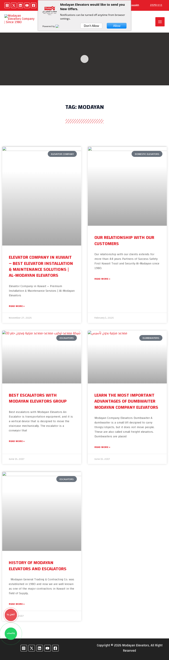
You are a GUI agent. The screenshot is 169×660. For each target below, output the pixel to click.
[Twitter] (14, 5)
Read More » (17, 306)
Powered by (48, 26)
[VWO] (59, 26)
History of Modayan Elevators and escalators (37, 565)
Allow (116, 26)
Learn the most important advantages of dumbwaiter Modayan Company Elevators (126, 401)
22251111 (156, 5)
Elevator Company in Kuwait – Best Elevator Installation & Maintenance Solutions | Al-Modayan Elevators (41, 266)
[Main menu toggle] (160, 21)
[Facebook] (33, 5)
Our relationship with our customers (124, 240)
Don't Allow (91, 26)
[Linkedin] (20, 5)
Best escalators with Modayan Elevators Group (38, 398)
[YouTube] (27, 5)
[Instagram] (7, 5)
